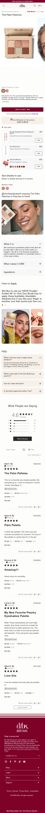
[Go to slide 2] (5, 305)
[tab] (3, 188)
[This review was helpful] (34, 507)
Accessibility (34, 791)
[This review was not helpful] (38, 507)
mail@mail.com (11, 756)
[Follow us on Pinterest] (15, 761)
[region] (22, 420)
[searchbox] (13, 449)
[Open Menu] (4, 5)
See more (7, 500)
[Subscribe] (38, 755)
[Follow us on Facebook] (10, 761)
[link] (35, 11)
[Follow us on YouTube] (24, 761)
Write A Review (22, 439)
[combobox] (31, 455)
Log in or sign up (22, 121)
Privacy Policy (24, 791)
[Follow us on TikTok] (19, 761)
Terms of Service (12, 791)
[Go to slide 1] (2, 305)
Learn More (5, 101)
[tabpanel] (22, 195)
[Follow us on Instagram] (5, 761)
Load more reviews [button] (22, 707)
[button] (22, 811)
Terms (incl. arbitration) (24, 749)
